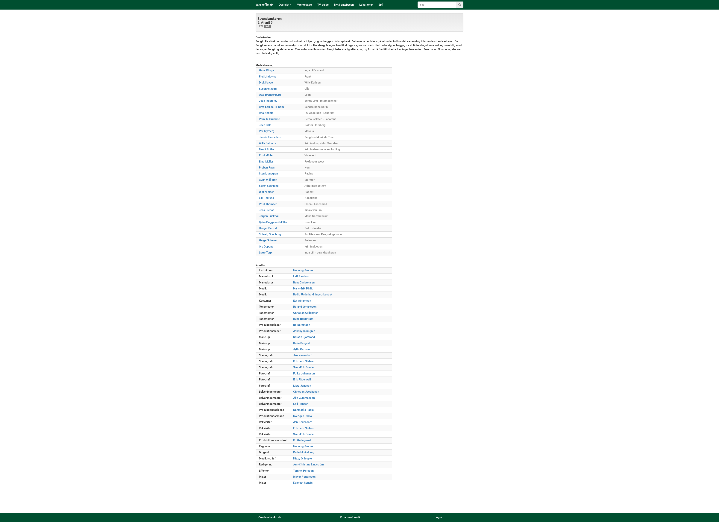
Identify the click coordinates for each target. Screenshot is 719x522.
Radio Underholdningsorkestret (312, 294)
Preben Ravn (266, 167)
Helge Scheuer (268, 240)
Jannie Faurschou (270, 137)
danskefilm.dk (264, 4)
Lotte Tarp (265, 252)
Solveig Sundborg (270, 234)
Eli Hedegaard (302, 440)
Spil (380, 4)
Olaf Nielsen (266, 192)
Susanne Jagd (268, 88)
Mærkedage (304, 4)
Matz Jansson (302, 385)
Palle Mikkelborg (304, 452)
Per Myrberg (266, 131)
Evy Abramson (302, 300)
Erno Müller (266, 161)
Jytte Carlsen (301, 349)
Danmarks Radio (303, 410)
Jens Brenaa (266, 210)
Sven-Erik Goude (303, 367)
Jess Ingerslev (268, 100)
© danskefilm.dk (350, 517)
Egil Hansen (300, 404)
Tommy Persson (303, 470)
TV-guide (323, 4)
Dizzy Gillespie (302, 458)
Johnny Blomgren (304, 331)
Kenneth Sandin (303, 482)
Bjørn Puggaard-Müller (273, 222)
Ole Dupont (266, 246)
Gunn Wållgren (268, 179)
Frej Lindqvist (267, 76)
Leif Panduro (301, 276)
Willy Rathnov (267, 143)
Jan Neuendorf (302, 355)
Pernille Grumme (269, 119)
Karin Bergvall (301, 343)
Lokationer (366, 4)
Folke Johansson (304, 373)
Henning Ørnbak (303, 270)
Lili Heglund (266, 198)
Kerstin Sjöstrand (304, 337)
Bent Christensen (304, 282)
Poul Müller (266, 155)
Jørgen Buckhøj (269, 216)
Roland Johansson (304, 306)
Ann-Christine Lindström (308, 464)
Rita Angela (266, 113)
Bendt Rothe (266, 149)
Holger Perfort (268, 228)
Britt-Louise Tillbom (271, 107)
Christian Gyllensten (305, 313)
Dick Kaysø (266, 82)
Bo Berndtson (301, 325)
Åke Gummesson (304, 398)
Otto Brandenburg (270, 94)
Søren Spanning (269, 185)
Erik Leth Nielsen (303, 361)
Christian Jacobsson (306, 391)
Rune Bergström (303, 319)
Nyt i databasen (344, 4)
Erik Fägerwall (302, 379)
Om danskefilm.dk (269, 517)
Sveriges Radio (302, 416)
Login (438, 517)
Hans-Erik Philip (303, 288)
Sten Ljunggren (268, 173)
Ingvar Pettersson (304, 476)
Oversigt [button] (284, 4)
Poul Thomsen (268, 204)
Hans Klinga (266, 70)
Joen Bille (265, 125)
